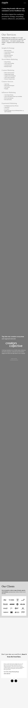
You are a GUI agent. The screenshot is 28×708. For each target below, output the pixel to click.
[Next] (15, 680)
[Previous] (12, 680)
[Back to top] (25, 705)
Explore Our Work (14, 358)
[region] (14, 671)
